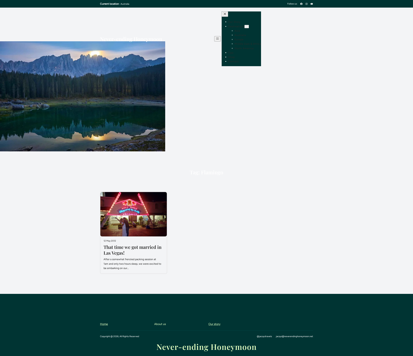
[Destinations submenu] (246, 26)
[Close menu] (225, 14)
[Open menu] (217, 38)
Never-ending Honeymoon (131, 38)
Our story (214, 324)
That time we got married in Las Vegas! (132, 250)
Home (104, 324)
